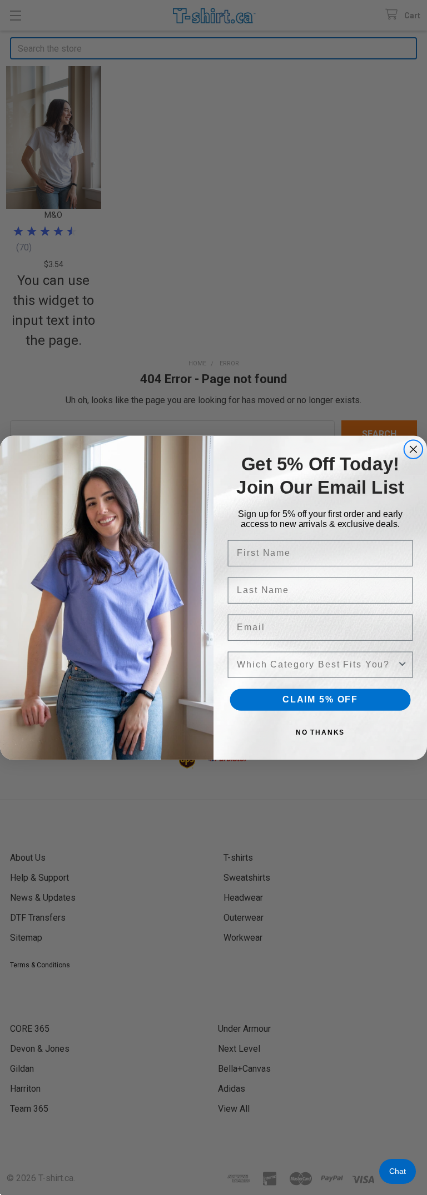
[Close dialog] (413, 449)
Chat (397, 1171)
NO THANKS (320, 732)
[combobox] (317, 664)
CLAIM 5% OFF (320, 699)
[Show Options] (402, 664)
